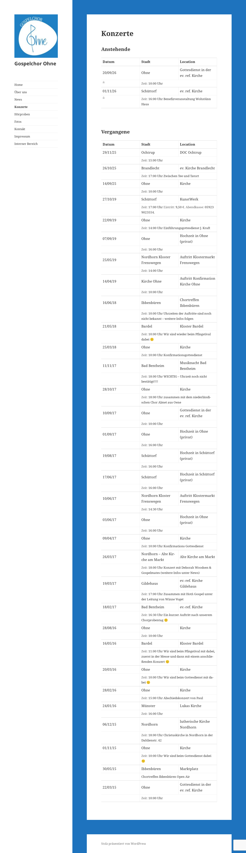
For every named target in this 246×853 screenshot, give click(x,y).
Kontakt (19, 129)
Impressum (22, 136)
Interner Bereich (26, 144)
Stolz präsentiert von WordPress (123, 844)
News (18, 99)
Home (18, 85)
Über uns (20, 92)
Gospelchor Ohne (35, 63)
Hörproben (22, 114)
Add (104, 82)
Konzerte (21, 107)
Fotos (17, 122)
